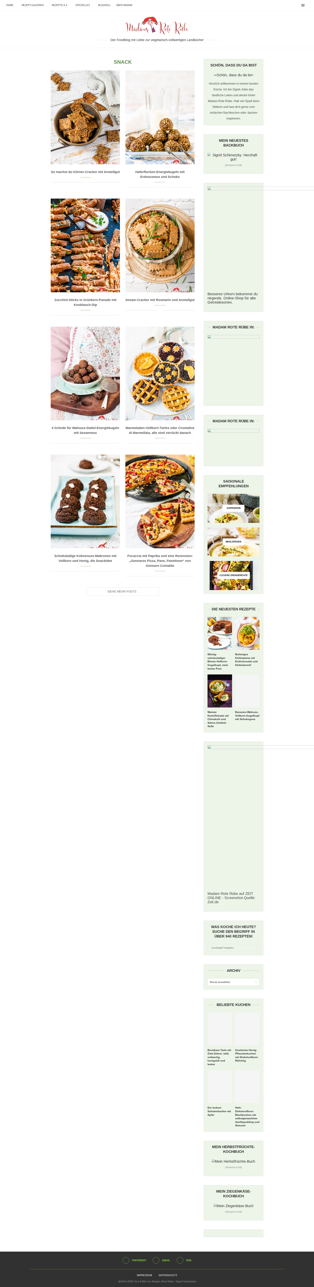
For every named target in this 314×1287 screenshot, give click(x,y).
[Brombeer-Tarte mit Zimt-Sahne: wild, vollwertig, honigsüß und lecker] (220, 1029)
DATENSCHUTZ (168, 1275)
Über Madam (124, 5)
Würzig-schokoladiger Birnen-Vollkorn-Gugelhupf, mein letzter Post (218, 661)
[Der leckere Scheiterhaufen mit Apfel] (220, 1086)
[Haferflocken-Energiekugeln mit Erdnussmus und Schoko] (160, 117)
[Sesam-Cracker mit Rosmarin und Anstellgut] (160, 245)
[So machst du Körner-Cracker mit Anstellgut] (85, 117)
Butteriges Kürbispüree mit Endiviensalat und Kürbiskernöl (246, 659)
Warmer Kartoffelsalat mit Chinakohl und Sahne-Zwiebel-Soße (218, 719)
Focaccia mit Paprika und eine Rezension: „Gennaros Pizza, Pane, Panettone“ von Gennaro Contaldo (160, 561)
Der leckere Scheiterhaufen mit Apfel (219, 1111)
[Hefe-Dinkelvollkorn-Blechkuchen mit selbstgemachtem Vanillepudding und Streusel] (247, 1086)
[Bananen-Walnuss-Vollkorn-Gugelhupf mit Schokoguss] (247, 690)
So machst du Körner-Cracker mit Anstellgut (85, 172)
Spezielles (82, 5)
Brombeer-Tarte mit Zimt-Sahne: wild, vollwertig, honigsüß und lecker (219, 1057)
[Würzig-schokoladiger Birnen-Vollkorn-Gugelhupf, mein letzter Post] (220, 633)
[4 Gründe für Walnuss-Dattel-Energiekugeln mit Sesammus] (85, 373)
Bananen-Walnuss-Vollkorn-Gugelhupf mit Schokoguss (247, 716)
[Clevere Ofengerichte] (233, 575)
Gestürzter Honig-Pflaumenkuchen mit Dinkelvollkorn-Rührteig (247, 1055)
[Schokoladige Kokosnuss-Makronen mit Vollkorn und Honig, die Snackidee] (85, 501)
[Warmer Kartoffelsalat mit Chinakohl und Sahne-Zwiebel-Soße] (220, 690)
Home (9, 5)
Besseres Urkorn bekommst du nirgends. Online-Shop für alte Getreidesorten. (233, 298)
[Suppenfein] (233, 508)
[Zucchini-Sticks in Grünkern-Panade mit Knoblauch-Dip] (85, 245)
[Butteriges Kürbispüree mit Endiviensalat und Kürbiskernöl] (247, 633)
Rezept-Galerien (33, 5)
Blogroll (104, 5)
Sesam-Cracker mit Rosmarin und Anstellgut (160, 300)
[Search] (308, 5)
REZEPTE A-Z (59, 5)
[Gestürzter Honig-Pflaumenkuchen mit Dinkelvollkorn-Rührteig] (247, 1029)
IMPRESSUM (144, 1275)
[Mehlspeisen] (233, 541)
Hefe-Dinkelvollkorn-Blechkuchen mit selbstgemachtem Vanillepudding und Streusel (247, 1116)
